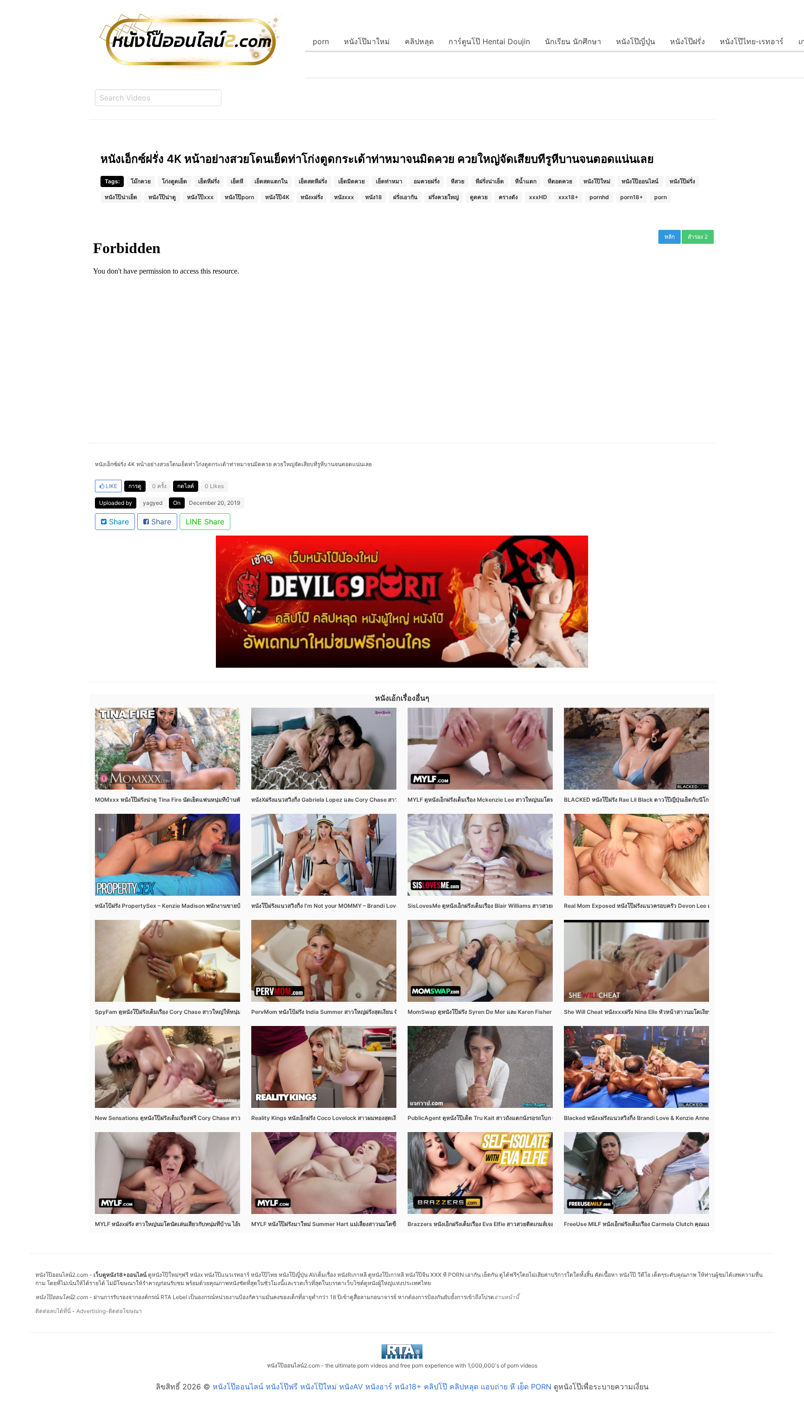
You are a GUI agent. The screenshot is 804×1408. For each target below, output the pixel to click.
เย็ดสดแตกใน (271, 181)
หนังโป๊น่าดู (162, 197)
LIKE (110, 486)
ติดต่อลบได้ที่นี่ (53, 1310)
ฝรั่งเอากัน (405, 197)
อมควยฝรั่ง (427, 181)
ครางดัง (508, 197)
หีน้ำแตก (525, 181)
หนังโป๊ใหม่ (596, 181)
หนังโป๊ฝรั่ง (687, 41)
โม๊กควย (141, 181)
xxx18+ (568, 197)
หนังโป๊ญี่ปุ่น (635, 41)
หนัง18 (373, 197)
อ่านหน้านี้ (506, 1297)
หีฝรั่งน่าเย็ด (490, 181)
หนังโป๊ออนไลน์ (640, 181)
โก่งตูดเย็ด (174, 181)
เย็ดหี (237, 181)
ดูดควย (479, 197)
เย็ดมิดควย (351, 181)
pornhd (599, 197)
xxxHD (538, 197)
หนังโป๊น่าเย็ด (121, 197)
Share (118, 521)
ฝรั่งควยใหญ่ (444, 197)
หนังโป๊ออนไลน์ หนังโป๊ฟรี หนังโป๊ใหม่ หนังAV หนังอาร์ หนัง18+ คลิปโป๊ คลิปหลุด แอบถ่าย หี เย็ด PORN (382, 1386)
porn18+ (631, 197)
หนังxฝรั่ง (312, 197)
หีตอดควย (560, 181)
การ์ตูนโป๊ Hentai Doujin (489, 41)
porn (321, 41)
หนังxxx (344, 197)
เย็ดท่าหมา (389, 181)
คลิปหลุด (419, 41)
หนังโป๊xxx (200, 197)
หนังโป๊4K (277, 197)
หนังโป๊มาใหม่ (367, 41)
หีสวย (457, 181)
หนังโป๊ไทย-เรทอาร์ (752, 41)
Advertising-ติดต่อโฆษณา (109, 1310)
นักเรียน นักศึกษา (573, 41)
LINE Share (205, 521)
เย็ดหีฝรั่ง (209, 181)
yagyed (152, 502)
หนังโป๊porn (239, 197)
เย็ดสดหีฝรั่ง (313, 181)
